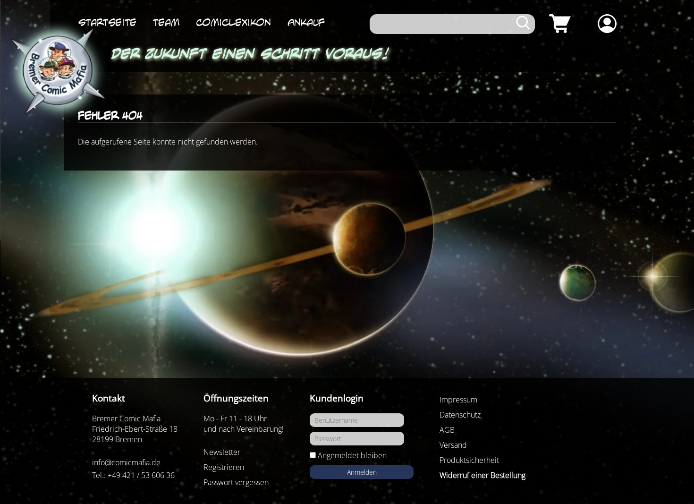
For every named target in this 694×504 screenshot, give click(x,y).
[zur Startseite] (57, 72)
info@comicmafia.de (126, 462)
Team (166, 22)
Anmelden (362, 472)
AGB (447, 430)
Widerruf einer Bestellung (482, 475)
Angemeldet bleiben (352, 455)
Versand (453, 445)
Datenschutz (460, 415)
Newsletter (221, 452)
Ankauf (306, 22)
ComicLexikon (233, 22)
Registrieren (223, 467)
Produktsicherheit (469, 460)
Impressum (458, 399)
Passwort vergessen (236, 482)
